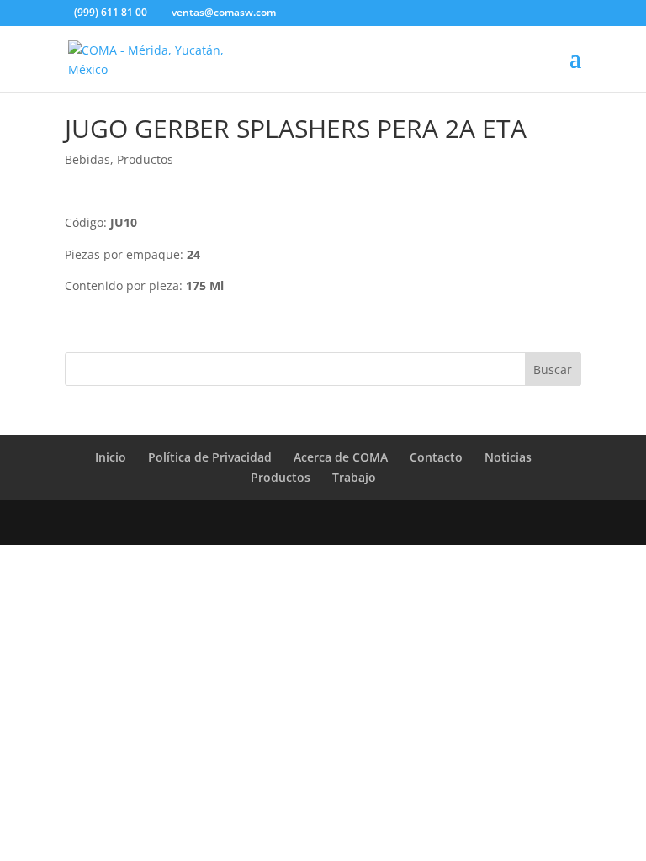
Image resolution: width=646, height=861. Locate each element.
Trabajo (354, 477)
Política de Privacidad (210, 457)
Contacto (436, 457)
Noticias (508, 457)
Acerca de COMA (341, 457)
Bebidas (87, 159)
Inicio (110, 457)
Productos (145, 159)
